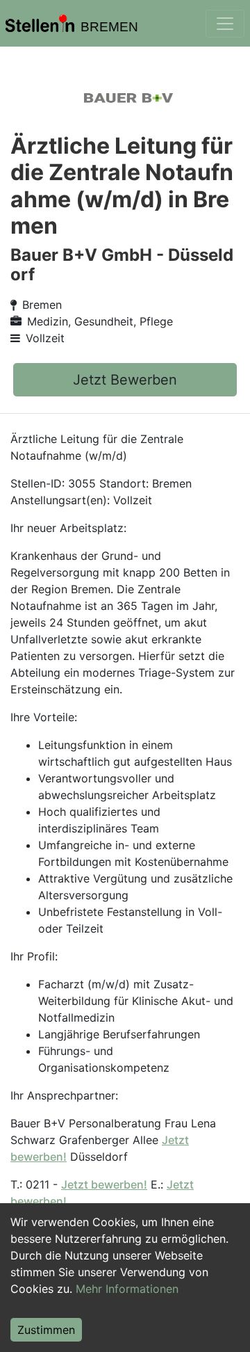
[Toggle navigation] (225, 24)
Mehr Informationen (127, 1289)
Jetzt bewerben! (104, 1184)
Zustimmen (46, 1330)
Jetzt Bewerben (125, 379)
